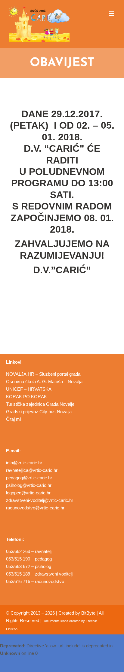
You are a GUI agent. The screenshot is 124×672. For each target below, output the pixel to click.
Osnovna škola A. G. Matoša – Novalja (44, 381)
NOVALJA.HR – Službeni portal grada (43, 374)
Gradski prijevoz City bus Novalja (39, 411)
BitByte (88, 612)
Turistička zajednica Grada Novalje (40, 404)
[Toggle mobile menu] (112, 14)
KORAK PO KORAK (26, 396)
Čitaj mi (13, 419)
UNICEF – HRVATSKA (28, 389)
